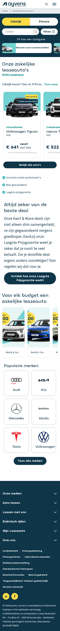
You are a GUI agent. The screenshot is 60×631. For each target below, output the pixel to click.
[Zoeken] (35, 31)
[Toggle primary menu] (54, 4)
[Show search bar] (46, 4)
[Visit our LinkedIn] (6, 596)
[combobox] (17, 32)
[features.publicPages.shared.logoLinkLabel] (14, 4)
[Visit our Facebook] (14, 596)
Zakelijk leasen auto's (23, 11)
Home (5, 11)
